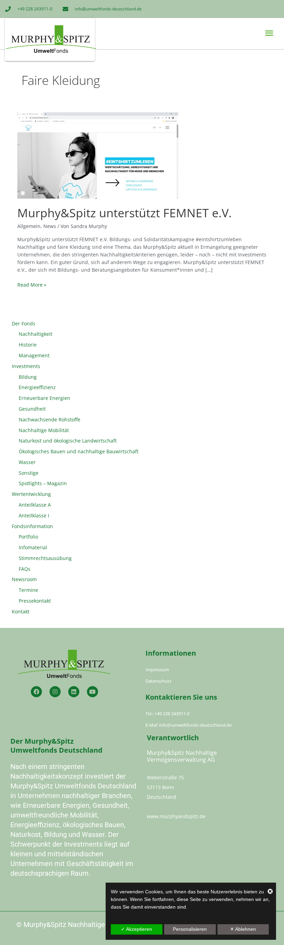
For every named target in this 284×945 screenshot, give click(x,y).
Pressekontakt (35, 600)
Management (34, 355)
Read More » (31, 284)
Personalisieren (190, 929)
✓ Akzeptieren (136, 929)
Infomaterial (33, 547)
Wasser (27, 462)
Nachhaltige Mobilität (44, 430)
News (49, 226)
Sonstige (28, 473)
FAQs (24, 569)
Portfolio (28, 536)
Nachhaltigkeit (35, 334)
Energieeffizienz (37, 387)
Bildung (28, 377)
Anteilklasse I (34, 515)
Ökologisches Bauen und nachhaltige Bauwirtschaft (79, 451)
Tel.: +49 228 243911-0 (167, 713)
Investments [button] (26, 366)
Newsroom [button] (24, 579)
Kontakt (20, 611)
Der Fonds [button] (23, 323)
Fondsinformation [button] (32, 526)
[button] (208, 33)
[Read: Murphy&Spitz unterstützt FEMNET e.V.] (97, 154)
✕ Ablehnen (243, 929)
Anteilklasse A (35, 504)
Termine (28, 590)
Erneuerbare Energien (44, 398)
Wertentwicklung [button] (31, 494)
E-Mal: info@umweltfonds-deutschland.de (188, 725)
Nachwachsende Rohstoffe (49, 419)
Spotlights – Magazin (43, 483)
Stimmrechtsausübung (45, 558)
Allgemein (29, 226)
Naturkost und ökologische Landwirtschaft (68, 440)
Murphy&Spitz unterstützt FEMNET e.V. (124, 213)
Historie (28, 344)
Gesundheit (32, 408)
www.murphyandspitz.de (176, 816)
